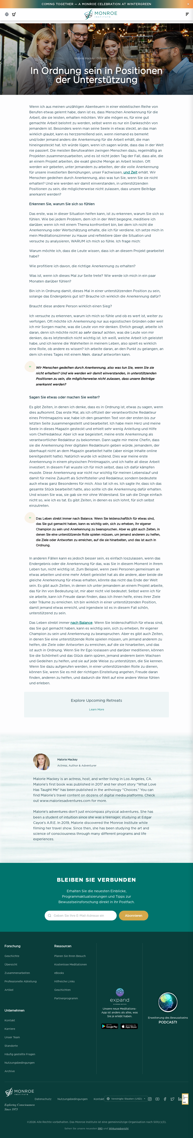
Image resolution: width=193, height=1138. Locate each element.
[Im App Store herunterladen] (129, 1026)
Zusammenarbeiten (17, 972)
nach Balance (81, 622)
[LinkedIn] (180, 1099)
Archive (10, 1071)
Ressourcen (62, 946)
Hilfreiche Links (64, 981)
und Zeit (130, 172)
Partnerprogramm (66, 998)
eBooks (59, 972)
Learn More (96, 709)
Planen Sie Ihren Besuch (70, 956)
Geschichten (62, 989)
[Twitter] (172, 1099)
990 (100, 1128)
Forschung (13, 946)
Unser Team (12, 1037)
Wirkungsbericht (119, 1128)
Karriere (10, 1028)
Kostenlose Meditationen (70, 964)
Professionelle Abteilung (21, 981)
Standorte (11, 1045)
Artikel (9, 989)
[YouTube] (157, 1099)
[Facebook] (165, 1099)
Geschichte (12, 956)
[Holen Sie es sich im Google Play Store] (109, 1026)
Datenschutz (43, 1099)
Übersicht (11, 964)
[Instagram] (150, 1099)
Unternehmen (15, 1010)
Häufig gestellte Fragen (20, 1054)
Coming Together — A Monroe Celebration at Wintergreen (97, 4)
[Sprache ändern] (7, 14)
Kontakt (10, 1020)
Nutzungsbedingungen (20, 1062)
